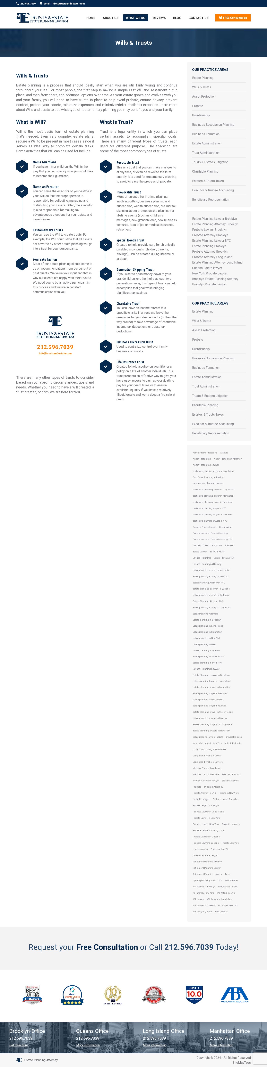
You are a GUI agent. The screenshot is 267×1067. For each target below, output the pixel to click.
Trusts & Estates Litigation (210, 162)
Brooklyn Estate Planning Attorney (215, 279)
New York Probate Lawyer (210, 273)
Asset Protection (203, 96)
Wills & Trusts (201, 87)
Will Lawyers (221, 911)
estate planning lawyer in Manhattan (211, 687)
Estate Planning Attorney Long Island (217, 262)
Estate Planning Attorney (207, 564)
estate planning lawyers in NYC (208, 737)
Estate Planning (202, 78)
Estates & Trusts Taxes (208, 181)
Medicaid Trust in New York (206, 774)
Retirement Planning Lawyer (207, 868)
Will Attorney (231, 880)
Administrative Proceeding (205, 453)
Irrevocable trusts (234, 737)
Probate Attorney (213, 786)
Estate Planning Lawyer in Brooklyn (211, 675)
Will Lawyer (198, 899)
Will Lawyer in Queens (204, 905)
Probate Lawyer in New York (206, 818)
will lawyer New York (228, 905)
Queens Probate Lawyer (205, 855)
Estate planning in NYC (204, 644)
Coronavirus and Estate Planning (210, 533)
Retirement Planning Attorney (207, 861)
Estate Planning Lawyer (206, 668)
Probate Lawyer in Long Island (208, 811)
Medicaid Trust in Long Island (207, 768)
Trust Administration (206, 153)
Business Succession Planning (213, 124)
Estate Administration (206, 143)
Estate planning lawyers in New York (211, 730)
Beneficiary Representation (210, 199)
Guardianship (201, 115)
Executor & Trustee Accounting (213, 190)
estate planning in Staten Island (208, 656)
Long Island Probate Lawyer (207, 755)
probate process (200, 849)
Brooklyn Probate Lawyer (209, 284)
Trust (227, 874)
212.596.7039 (28, 3)
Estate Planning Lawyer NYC (211, 240)
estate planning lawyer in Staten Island (213, 712)
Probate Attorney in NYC (204, 793)
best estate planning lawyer (208, 483)
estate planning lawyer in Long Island (212, 681)
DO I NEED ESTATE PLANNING (207, 545)
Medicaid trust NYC (231, 774)
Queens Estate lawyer (207, 268)
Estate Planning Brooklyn (209, 246)
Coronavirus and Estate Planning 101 (212, 539)
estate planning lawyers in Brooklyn (210, 718)
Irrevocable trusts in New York (207, 743)
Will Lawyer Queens (202, 911)
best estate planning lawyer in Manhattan (213, 496)
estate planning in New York (206, 638)
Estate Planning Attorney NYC (208, 601)
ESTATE (229, 545)
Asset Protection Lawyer (206, 465)
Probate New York (230, 843)
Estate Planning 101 (224, 558)
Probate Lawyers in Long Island (209, 830)
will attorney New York (203, 893)
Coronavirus (225, 527)
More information (88, 1045)
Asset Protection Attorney (228, 459)
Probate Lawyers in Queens (206, 836)
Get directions (19, 1045)
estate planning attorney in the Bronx (211, 595)
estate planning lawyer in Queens (209, 706)
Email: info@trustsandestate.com (64, 3)
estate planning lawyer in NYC (208, 699)
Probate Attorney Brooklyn (210, 235)
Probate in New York (229, 793)
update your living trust (204, 880)
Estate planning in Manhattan (207, 632)
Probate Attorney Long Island (212, 257)
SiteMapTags (242, 1062)
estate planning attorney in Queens (211, 589)
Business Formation (206, 134)
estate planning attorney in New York (211, 576)
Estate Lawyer (200, 551)
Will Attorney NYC (226, 893)
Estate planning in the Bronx (207, 663)
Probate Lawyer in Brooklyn (206, 805)
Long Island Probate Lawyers (208, 762)
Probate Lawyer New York (206, 824)
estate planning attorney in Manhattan (211, 570)
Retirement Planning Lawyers (207, 874)
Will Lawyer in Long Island (219, 899)
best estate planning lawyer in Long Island (213, 489)
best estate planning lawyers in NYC (210, 521)
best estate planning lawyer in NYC (209, 508)
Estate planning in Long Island (208, 625)
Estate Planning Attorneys (205, 613)
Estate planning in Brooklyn (207, 619)
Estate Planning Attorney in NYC (209, 582)
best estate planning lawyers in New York (212, 514)
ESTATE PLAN (217, 551)
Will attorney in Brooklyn (204, 886)
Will (220, 880)
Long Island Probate (217, 749)
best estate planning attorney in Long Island (213, 471)
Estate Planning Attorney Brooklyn (215, 224)
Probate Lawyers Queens (206, 843)
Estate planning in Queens (206, 650)
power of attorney (230, 780)
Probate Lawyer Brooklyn (209, 230)
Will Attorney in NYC (228, 886)
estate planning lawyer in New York (210, 693)
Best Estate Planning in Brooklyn (208, 477)
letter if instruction (233, 743)
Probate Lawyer (201, 799)
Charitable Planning (205, 171)
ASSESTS (224, 453)
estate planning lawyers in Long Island (213, 724)
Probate (197, 106)
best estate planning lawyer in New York (212, 502)
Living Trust (198, 749)
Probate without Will (220, 849)
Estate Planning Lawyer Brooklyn (214, 219)
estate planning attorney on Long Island (212, 607)
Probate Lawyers (231, 824)
